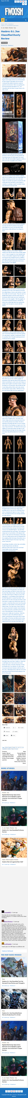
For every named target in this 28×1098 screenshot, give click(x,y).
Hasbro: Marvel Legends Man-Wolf (12, 862)
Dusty (14, 747)
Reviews (11, 27)
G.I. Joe (2, 27)
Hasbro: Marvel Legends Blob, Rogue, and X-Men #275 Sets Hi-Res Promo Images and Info (8, 756)
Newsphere (20, 1094)
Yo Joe (16, 748)
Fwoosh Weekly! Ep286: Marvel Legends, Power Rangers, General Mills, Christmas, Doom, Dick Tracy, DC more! (20, 757)
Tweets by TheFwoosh (7, 951)
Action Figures (8, 747)
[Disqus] (14, 888)
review (9, 748)
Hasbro (6, 27)
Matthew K (11, 45)
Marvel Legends (10, 859)
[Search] (26, 20)
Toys (15, 27)
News (3, 979)
